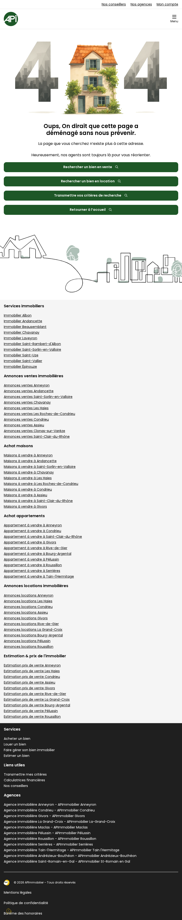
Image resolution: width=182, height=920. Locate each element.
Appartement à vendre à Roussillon (33, 565)
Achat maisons (18, 446)
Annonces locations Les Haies (28, 601)
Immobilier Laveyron (20, 338)
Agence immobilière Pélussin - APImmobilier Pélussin (47, 833)
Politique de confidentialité (26, 903)
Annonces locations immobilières (36, 586)
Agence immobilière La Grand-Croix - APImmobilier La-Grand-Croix (59, 821)
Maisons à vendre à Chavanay (29, 472)
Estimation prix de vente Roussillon (32, 716)
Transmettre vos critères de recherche (87, 195)
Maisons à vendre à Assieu (25, 495)
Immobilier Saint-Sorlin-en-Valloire (32, 349)
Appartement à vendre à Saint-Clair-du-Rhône (43, 536)
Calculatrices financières (24, 780)
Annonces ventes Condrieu (26, 419)
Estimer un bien (16, 755)
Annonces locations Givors (26, 618)
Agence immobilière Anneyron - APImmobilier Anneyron (50, 804)
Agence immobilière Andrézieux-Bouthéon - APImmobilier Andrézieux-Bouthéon (70, 855)
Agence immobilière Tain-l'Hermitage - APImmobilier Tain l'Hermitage (61, 850)
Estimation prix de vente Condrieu (32, 676)
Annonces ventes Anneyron (27, 385)
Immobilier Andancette (23, 321)
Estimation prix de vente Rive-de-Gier (35, 693)
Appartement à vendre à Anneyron (33, 525)
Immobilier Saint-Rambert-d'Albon (32, 343)
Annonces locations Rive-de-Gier (31, 623)
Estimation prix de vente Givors (29, 688)
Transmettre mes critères (25, 774)
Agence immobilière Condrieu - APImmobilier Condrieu (49, 810)
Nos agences (141, 4)
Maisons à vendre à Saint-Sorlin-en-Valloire (40, 466)
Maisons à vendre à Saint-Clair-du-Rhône (38, 500)
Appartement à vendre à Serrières (32, 570)
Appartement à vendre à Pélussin (31, 559)
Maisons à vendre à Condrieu (28, 489)
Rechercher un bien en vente (87, 167)
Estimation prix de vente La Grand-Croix (37, 699)
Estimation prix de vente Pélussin (31, 710)
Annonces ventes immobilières (33, 376)
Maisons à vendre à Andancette (30, 461)
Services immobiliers (24, 306)
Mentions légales (18, 892)
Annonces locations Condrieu (28, 606)
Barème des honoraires (23, 913)
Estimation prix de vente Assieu (29, 682)
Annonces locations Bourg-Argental (33, 635)
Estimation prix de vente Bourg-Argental (37, 705)
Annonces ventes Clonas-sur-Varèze (34, 430)
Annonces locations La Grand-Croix (33, 629)
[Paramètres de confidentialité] (9, 911)
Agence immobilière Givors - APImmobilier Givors (44, 816)
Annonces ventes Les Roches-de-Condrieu (39, 413)
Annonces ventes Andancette (29, 391)
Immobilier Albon (18, 315)
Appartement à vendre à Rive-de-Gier (35, 548)
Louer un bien (15, 744)
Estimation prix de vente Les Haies (32, 671)
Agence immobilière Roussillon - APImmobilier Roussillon (50, 838)
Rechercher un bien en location (88, 181)
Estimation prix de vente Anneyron (32, 665)
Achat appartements (24, 516)
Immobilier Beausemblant (25, 326)
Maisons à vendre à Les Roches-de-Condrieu (41, 483)
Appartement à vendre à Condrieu (32, 531)
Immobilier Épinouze (20, 366)
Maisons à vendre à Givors (25, 506)
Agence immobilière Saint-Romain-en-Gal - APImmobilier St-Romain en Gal (67, 861)
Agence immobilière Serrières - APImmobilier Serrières (48, 844)
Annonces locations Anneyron (28, 595)
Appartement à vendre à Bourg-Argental (37, 553)
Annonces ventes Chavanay (27, 402)
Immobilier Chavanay (21, 332)
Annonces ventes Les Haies (26, 408)
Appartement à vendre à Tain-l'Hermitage (39, 576)
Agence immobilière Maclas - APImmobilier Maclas (46, 827)
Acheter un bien (17, 738)
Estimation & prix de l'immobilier (35, 656)
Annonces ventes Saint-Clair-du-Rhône (37, 436)
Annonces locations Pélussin (27, 641)
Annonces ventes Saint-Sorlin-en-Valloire (38, 396)
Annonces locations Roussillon (28, 646)
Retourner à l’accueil (88, 209)
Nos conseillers (114, 4)
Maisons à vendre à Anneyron (28, 455)
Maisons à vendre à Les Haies (28, 478)
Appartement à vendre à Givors (30, 542)
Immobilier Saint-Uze (21, 355)
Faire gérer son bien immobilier (29, 750)
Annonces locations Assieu (26, 612)
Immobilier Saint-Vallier (23, 361)
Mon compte (167, 4)
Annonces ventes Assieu (24, 425)
